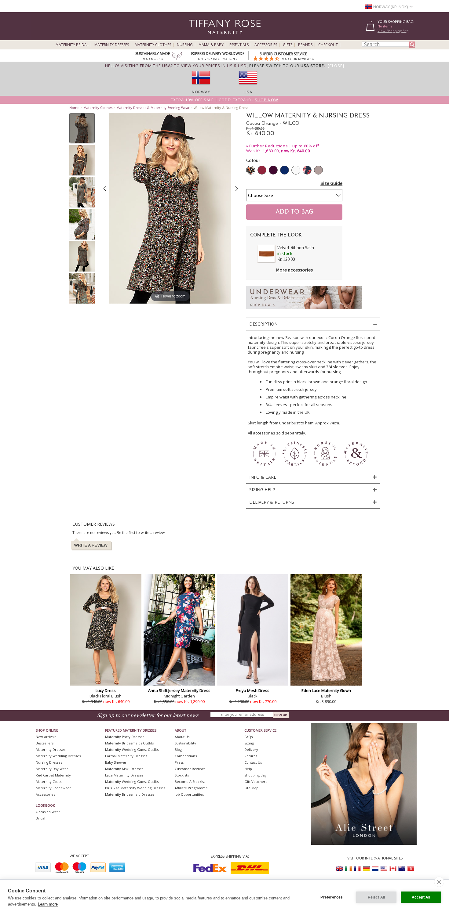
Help (248, 768)
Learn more (48, 904)
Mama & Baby (211, 45)
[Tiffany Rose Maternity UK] (339, 868)
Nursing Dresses (49, 762)
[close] (439, 882)
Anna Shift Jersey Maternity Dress (179, 690)
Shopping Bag (255, 775)
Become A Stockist (190, 781)
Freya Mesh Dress (252, 690)
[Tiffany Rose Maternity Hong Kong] (410, 868)
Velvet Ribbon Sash (295, 247)
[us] (248, 86)
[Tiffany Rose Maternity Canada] (393, 868)
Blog (178, 749)
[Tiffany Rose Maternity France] (357, 868)
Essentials (239, 45)
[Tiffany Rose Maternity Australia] (401, 868)
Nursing (185, 45)
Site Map (251, 788)
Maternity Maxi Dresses (124, 768)
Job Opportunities (189, 794)
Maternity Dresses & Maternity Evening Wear (153, 107)
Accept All (421, 897)
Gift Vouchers (255, 781)
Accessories (265, 45)
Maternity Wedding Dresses (58, 756)
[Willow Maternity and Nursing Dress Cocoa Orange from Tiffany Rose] (82, 128)
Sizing (249, 743)
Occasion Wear (48, 811)
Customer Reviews (190, 768)
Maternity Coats (48, 781)
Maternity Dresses (111, 45)
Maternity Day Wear (52, 768)
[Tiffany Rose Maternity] (197, 37)
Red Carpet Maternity (53, 775)
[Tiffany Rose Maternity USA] (384, 868)
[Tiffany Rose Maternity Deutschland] (366, 868)
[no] (201, 86)
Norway (201, 92)
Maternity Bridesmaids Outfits (129, 743)
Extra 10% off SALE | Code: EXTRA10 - (224, 100)
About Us (182, 736)
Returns (250, 756)
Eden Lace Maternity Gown (326, 690)
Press (179, 762)
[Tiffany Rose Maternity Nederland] (375, 868)
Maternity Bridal (72, 45)
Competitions (186, 756)
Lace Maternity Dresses (124, 775)
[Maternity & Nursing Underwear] (304, 310)
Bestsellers (44, 743)
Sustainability (185, 743)
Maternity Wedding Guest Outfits (132, 749)
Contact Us (253, 762)
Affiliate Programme (191, 788)
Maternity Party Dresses (124, 736)
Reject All (376, 897)
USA (248, 92)
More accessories (294, 270)
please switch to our (286, 65)
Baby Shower (115, 762)
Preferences (331, 897)
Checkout (328, 45)
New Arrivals (46, 736)
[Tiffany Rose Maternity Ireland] (348, 868)
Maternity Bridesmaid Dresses (129, 794)
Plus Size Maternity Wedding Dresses (135, 788)
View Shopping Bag (393, 30)
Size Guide (331, 183)
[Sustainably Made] (177, 56)
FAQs (248, 736)
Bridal (40, 818)
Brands (305, 45)
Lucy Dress (106, 690)
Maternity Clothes (153, 45)
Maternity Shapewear (53, 788)
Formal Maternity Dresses (126, 756)
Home (74, 107)
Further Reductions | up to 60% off (284, 146)
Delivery (251, 749)
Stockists (182, 775)
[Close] (336, 65)
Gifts (287, 45)
